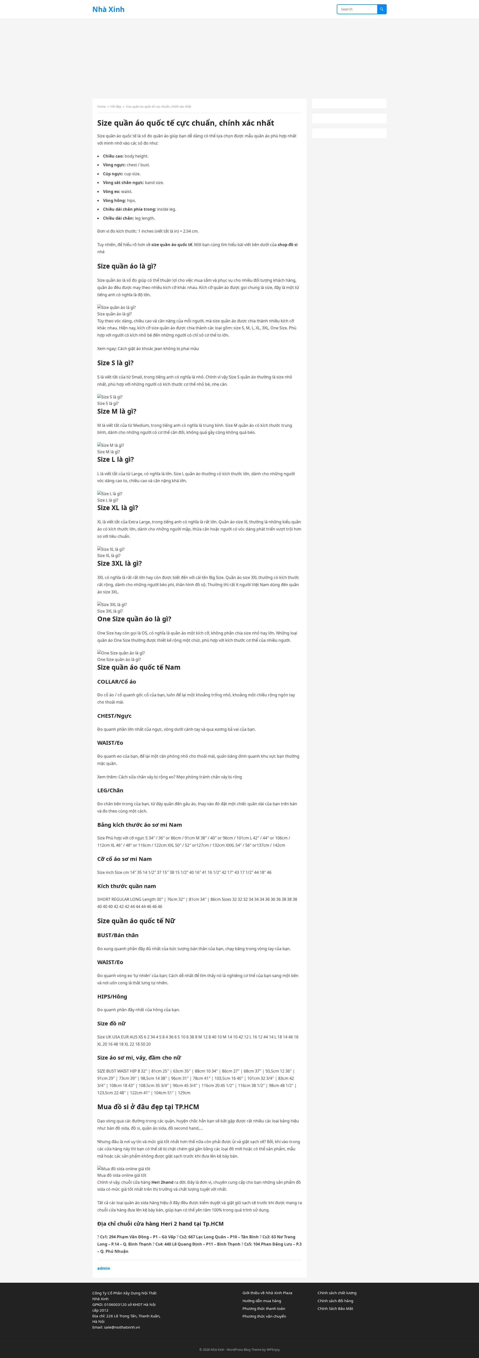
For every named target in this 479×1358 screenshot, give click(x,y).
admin (103, 1268)
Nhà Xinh (108, 9)
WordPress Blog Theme (244, 1349)
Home (101, 106)
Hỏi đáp (116, 106)
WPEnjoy (273, 1349)
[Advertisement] (239, 56)
